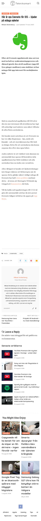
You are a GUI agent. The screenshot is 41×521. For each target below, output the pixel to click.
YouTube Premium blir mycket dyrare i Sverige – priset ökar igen (25, 353)
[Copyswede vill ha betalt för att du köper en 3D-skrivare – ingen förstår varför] (11, 428)
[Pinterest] (31, 260)
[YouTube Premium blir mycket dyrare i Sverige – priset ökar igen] (7, 354)
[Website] (33, 308)
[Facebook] (20, 260)
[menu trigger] (4, 3)
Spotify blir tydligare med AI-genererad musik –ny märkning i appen (26, 387)
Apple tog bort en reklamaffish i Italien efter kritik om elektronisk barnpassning (26, 399)
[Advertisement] (20, 98)
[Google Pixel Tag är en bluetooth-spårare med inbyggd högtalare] (11, 467)
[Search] (38, 3)
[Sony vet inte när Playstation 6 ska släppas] (7, 366)
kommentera (16, 184)
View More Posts (20, 280)
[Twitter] (26, 260)
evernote (14, 253)
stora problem (22, 178)
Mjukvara (14, 13)
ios (22, 253)
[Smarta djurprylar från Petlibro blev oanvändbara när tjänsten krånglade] (30, 428)
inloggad (19, 335)
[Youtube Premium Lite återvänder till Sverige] (7, 377)
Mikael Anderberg (8, 24)
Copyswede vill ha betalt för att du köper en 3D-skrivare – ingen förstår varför (11, 444)
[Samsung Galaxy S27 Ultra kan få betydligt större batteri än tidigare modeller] (30, 467)
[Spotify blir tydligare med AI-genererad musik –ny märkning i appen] (7, 388)
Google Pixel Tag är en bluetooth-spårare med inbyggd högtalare (11, 484)
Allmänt (5, 13)
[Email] (36, 260)
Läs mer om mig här (26, 303)
